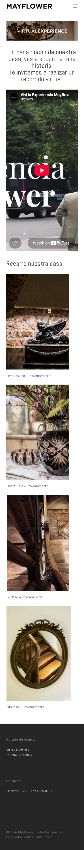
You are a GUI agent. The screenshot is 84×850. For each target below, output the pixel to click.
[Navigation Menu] (75, 6)
